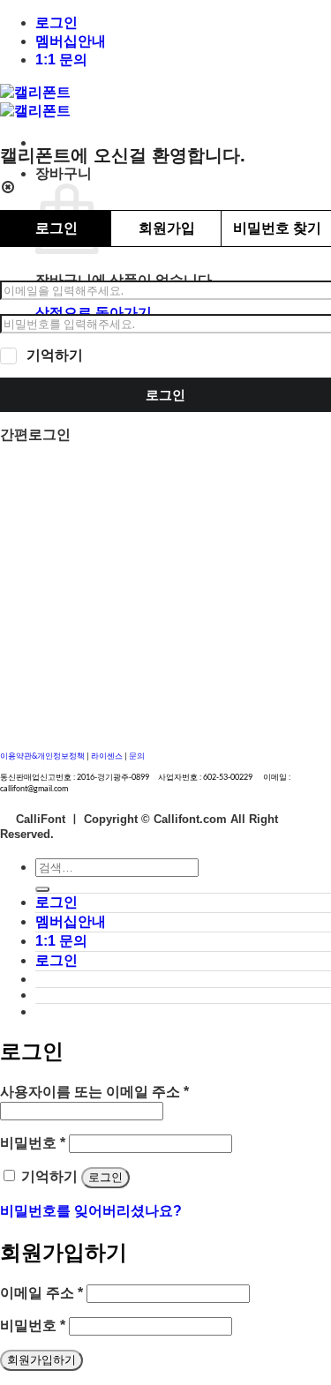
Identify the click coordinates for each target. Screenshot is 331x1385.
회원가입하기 (41, 1359)
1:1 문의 (61, 59)
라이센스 (107, 755)
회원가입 (167, 228)
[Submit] (42, 889)
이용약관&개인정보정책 (42, 755)
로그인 (56, 22)
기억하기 (54, 355)
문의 (137, 755)
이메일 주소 (41, 1292)
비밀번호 (32, 1142)
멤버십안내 (70, 41)
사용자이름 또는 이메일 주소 (94, 1091)
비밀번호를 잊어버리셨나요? (91, 1210)
